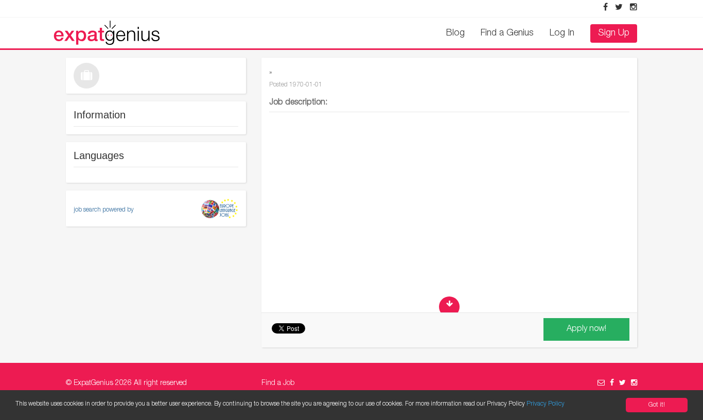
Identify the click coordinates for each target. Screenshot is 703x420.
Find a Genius (507, 33)
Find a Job (277, 383)
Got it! (656, 405)
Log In (562, 33)
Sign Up (613, 33)
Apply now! (586, 329)
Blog (455, 33)
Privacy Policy (545, 404)
